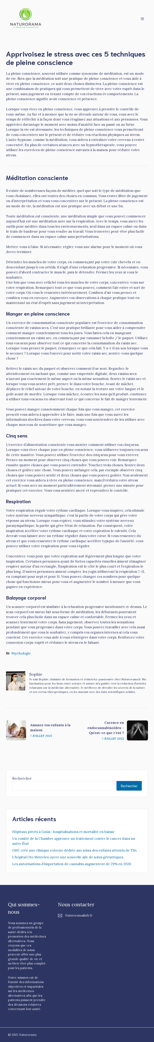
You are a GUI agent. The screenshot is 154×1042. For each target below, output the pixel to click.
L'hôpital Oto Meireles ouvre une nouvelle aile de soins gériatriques (67, 857)
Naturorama (27, 1035)
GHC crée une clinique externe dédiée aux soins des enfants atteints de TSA (74, 850)
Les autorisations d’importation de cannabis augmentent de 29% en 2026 (71, 864)
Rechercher (22, 778)
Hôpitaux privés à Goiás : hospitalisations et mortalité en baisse (63, 832)
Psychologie (21, 653)
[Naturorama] (26, 18)
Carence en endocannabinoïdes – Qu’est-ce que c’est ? (105, 727)
